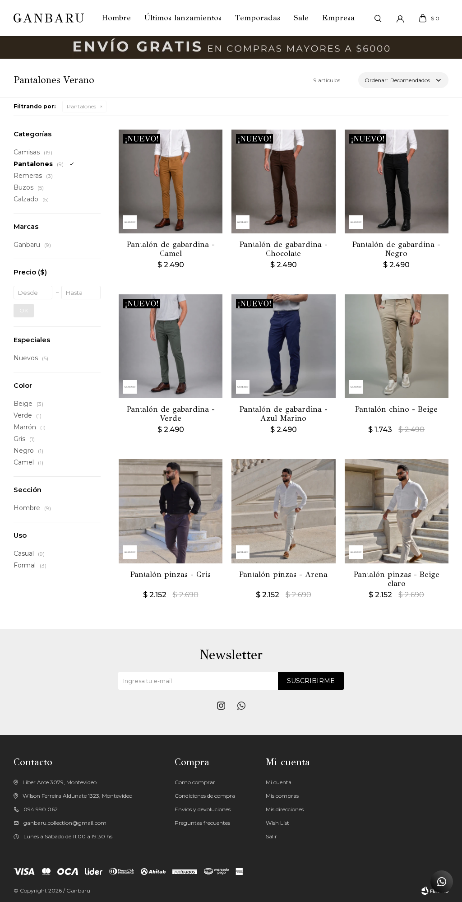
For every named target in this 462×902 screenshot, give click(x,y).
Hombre (116, 18)
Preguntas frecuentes (202, 822)
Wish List (277, 822)
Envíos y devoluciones (203, 809)
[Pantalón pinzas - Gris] (170, 511)
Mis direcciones (285, 809)
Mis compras (282, 795)
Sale (301, 18)
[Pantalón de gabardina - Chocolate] (283, 181)
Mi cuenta (278, 782)
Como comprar (195, 782)
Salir (271, 836)
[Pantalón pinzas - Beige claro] (396, 511)
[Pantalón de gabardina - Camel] (170, 181)
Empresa (338, 18)
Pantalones (81, 106)
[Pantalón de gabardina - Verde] (170, 346)
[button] (377, 18)
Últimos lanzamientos (183, 18)
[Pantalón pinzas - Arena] (283, 511)
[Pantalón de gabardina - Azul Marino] (283, 346)
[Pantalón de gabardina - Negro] (396, 181)
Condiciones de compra (205, 795)
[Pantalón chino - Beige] (396, 346)
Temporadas (257, 18)
